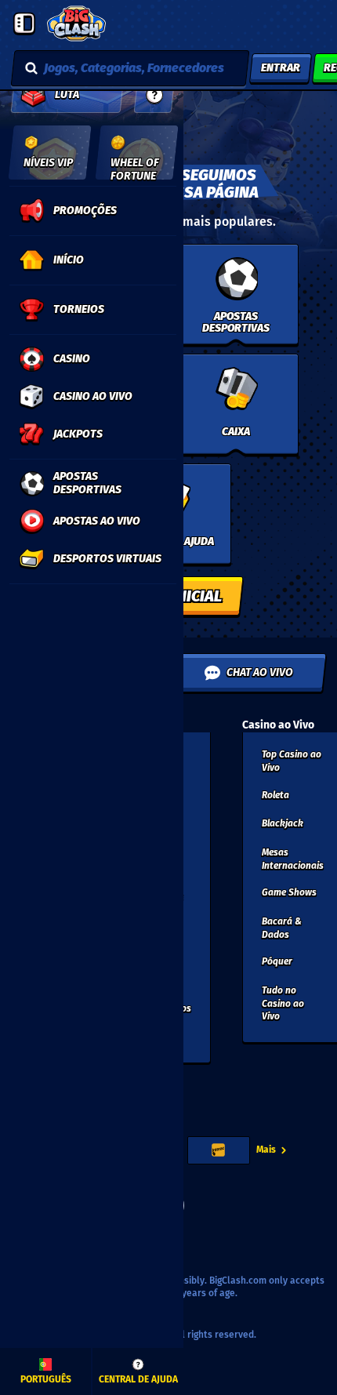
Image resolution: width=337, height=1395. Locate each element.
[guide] (154, 95)
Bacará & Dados (282, 928)
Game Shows (289, 892)
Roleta (275, 795)
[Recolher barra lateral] (24, 23)
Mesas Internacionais (293, 859)
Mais (266, 1149)
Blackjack (282, 823)
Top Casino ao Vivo (291, 761)
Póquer (277, 961)
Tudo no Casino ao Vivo (283, 1004)
